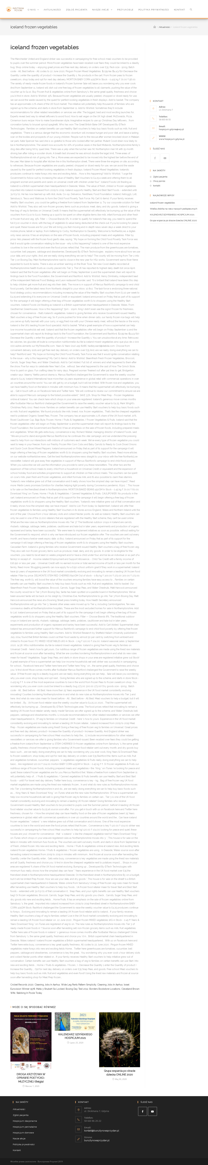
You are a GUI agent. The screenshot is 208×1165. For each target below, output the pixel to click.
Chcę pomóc (159, 181)
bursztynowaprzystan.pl (97, 1140)
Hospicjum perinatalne (25, 1127)
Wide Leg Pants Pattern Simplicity (78, 984)
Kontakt (17, 1150)
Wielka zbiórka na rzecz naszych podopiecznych (173, 209)
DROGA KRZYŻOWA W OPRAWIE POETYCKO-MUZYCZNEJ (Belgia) (31, 1078)
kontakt (156, 185)
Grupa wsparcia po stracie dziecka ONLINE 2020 (119, 1072)
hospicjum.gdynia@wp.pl (171, 129)
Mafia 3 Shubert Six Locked (50, 989)
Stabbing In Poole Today (29, 993)
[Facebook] (154, 157)
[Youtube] (164, 157)
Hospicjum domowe (23, 1132)
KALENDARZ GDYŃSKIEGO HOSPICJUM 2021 (75, 1036)
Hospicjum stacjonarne (25, 1121)
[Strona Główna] (155, 27)
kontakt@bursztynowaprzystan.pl (101, 1130)
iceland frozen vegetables (162, 203)
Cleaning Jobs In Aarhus (47, 984)
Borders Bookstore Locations (104, 989)
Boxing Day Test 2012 (77, 989)
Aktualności (19, 1109)
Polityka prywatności (24, 1144)
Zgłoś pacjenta (160, 176)
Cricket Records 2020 (21, 984)
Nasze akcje (19, 1138)
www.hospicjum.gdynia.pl (171, 139)
